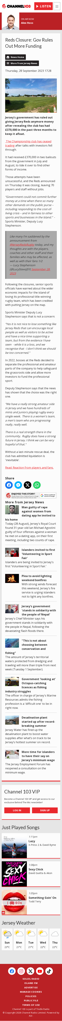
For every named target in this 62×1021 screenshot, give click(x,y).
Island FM (31, 983)
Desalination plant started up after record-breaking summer (38, 722)
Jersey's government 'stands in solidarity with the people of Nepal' (39, 610)
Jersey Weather (18, 923)
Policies (30, 996)
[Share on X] (27, 485)
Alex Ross (27, 22)
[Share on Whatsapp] (37, 485)
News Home (17, 57)
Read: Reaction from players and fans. (29, 467)
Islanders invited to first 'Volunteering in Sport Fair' (38, 554)
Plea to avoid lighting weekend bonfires (37, 578)
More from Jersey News (24, 63)
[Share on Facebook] (9, 485)
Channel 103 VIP (22, 791)
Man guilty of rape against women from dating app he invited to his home (30, 513)
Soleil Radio (31, 978)
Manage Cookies (31, 991)
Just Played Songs (20, 827)
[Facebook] (12, 971)
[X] (30, 971)
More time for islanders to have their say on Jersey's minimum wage (38, 756)
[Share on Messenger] (18, 485)
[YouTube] (40, 971)
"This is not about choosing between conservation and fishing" (26, 647)
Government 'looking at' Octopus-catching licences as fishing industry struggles (30, 685)
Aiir (31, 1015)
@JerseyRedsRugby (22, 245)
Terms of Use (31, 1004)
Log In (17, 810)
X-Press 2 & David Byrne (42, 844)
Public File (31, 1000)
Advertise (31, 987)
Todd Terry (35, 901)
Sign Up (45, 810)
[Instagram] (21, 971)
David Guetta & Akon (40, 873)
